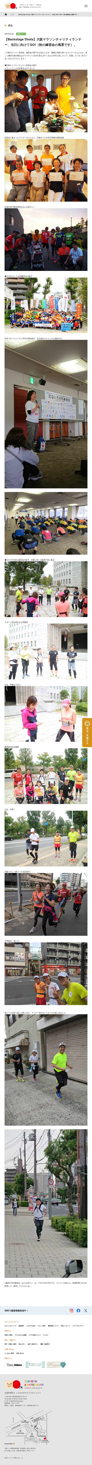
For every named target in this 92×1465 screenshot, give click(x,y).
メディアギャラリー (78, 1326)
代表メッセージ (65, 1326)
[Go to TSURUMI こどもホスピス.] (6, 14)
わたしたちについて (10, 1326)
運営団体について (53, 1326)
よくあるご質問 (9, 1353)
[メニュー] (85, 6)
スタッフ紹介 (42, 1326)
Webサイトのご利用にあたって (14, 1458)
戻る (10, 25)
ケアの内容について (35, 1335)
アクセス (45, 1335)
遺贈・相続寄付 (45, 1344)
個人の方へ (22, 1344)
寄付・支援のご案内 (10, 1344)
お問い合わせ (20, 1353)
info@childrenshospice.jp (16, 1401)
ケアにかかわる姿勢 (21, 1335)
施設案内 (21, 1326)
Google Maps (9, 1444)
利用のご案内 (8, 1335)
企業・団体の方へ (33, 1344)
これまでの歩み (30, 1326)
